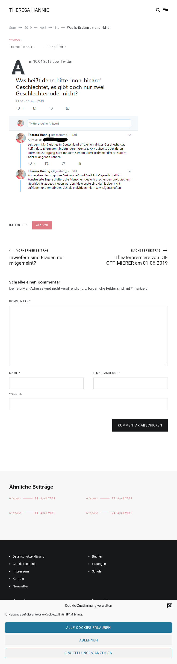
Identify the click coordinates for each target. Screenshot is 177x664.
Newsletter (20, 586)
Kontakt (18, 579)
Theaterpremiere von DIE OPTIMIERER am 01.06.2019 (137, 257)
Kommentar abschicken (140, 425)
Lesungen (99, 564)
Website (15, 393)
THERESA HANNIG (29, 10)
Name (14, 373)
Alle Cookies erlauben (88, 628)
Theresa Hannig (20, 47)
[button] (170, 605)
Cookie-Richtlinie (24, 564)
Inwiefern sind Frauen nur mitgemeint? (36, 257)
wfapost (15, 39)
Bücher (97, 556)
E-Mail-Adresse (106, 373)
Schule (96, 571)
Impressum (21, 571)
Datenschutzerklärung (28, 556)
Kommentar (20, 301)
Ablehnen (88, 640)
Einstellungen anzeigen (88, 653)
